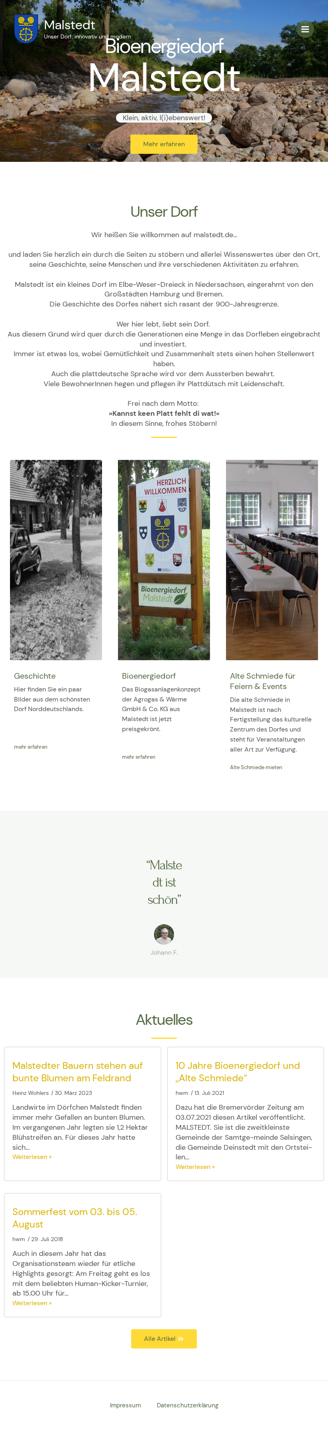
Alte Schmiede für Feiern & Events (262, 681)
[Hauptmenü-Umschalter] (305, 29)
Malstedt (69, 24)
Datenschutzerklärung (187, 1405)
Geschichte (35, 676)
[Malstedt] (26, 29)
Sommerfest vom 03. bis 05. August (74, 1217)
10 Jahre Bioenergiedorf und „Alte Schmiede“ (238, 1071)
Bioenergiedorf (149, 676)
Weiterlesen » (32, 1157)
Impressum (125, 1405)
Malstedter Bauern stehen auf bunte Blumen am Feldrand (77, 1071)
